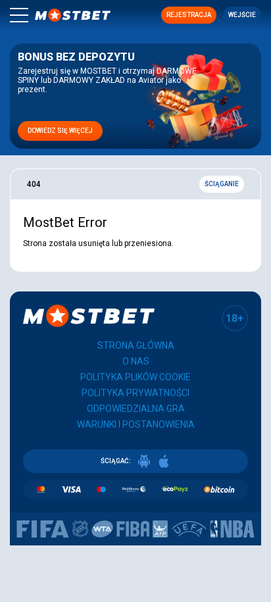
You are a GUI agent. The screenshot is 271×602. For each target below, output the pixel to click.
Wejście (242, 14)
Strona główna (135, 345)
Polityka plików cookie (135, 377)
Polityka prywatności (135, 393)
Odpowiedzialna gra (136, 408)
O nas (135, 361)
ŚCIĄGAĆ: (116, 460)
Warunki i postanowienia (136, 424)
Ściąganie (222, 184)
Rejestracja (188, 14)
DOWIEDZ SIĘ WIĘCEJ (60, 130)
